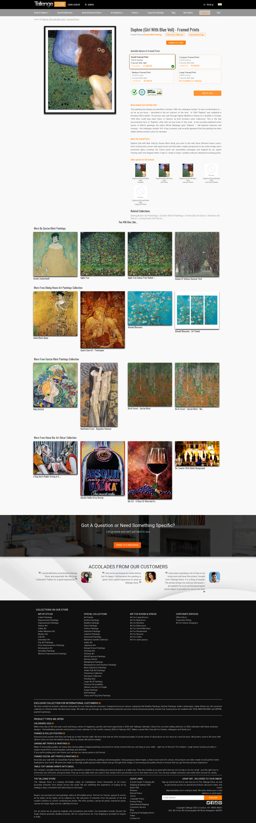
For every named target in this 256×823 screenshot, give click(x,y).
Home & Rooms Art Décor (91, 12)
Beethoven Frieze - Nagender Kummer (96, 429)
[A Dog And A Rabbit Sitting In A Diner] (55, 457)
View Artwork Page (196, 34)
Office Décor (181, 617)
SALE (218, 12)
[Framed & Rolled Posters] (64, 733)
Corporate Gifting (183, 620)
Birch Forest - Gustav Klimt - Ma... (189, 409)
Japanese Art (90, 645)
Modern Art (43, 634)
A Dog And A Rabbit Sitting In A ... (47, 476)
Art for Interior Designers (187, 623)
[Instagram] (216, 803)
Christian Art (89, 651)
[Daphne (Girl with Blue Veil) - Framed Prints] (80, 70)
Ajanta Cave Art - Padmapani (92, 350)
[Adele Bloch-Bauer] (55, 313)
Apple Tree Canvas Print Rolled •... (141, 278)
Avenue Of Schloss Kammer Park (188, 279)
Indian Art (42, 628)
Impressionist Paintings (48, 623)
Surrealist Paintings (46, 651)
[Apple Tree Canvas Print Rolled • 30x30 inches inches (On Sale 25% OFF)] (150, 254)
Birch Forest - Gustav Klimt (139, 408)
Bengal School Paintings (94, 648)
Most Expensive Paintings (95, 667)
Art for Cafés (136, 637)
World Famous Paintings (94, 656)
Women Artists (90, 659)
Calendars (205, 12)
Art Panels (88, 617)
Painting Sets (89, 679)
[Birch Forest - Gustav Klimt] (150, 384)
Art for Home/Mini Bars (140, 628)
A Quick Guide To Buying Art (142, 782)
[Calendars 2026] (53, 723)
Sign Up (77, 4)
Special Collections (65, 12)
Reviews (133, 790)
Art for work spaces (139, 639)
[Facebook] (212, 803)
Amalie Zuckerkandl (41, 278)
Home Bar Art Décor (195, 215)
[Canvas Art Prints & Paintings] (69, 743)
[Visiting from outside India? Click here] (100, 703)
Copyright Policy (137, 799)
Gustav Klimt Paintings (172, 215)
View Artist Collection (174, 34)
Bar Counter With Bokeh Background (190, 468)
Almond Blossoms (135, 327)
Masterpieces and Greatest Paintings (100, 665)
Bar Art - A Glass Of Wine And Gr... (142, 501)
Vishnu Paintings (91, 628)
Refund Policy (136, 793)
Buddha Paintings (91, 623)
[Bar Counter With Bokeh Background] (197, 453)
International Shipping (139, 804)
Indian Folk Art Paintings (94, 670)
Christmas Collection (93, 673)
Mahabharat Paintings (93, 662)
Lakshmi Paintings (92, 634)
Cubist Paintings (45, 617)
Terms (133, 796)
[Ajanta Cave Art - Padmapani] (103, 319)
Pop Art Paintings (45, 642)
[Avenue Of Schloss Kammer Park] (197, 254)
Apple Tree (85, 278)
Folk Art (41, 637)
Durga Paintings (91, 690)
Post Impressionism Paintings (51, 645)
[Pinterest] (220, 803)
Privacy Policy (136, 801)
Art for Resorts (136, 634)
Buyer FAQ (134, 787)
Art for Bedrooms (138, 620)
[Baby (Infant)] (55, 385)
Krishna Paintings (91, 620)
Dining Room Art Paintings (144, 215)
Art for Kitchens (137, 623)
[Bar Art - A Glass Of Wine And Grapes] (150, 470)
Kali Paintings (90, 693)
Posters (135, 12)
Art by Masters (116, 12)
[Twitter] (208, 803)
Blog (173, 12)
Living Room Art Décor (150, 218)
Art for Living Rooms (139, 617)
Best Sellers (188, 12)
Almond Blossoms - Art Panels (187, 331)
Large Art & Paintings (93, 681)
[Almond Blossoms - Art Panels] (197, 310)
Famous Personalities (93, 684)
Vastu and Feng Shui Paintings (97, 695)
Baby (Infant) (38, 409)
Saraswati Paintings (92, 637)
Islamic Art (42, 626)
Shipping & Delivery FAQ (140, 785)
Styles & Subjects (41, 12)
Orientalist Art (44, 639)
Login (70, 4)
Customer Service (138, 807)
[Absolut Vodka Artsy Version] (103, 468)
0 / (207, 4)
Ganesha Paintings (92, 631)
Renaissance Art (45, 648)
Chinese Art (89, 653)
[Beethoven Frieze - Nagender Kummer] (103, 395)
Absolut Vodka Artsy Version (92, 498)
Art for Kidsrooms (138, 626)
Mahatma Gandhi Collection (96, 639)
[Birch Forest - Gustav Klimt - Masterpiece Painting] (197, 385)
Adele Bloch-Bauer (40, 338)
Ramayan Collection (92, 676)
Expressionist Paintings (48, 620)
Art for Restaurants (138, 631)
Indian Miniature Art (46, 631)
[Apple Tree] (103, 254)
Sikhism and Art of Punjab (95, 687)
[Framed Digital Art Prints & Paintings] (78, 756)
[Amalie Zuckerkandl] (55, 254)
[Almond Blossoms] (150, 308)
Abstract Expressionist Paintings (52, 653)
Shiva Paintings (90, 626)
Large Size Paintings (156, 12)
